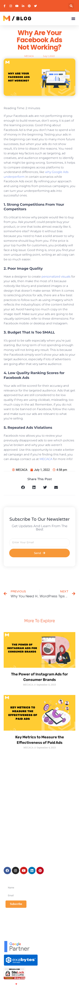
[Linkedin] (32, 870)
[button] (71, 6)
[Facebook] (7, 870)
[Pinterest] (40, 870)
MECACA (46, 459)
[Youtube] (23, 870)
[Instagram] (15, 870)
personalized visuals (56, 276)
